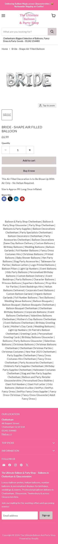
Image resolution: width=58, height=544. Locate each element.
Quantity (6, 143)
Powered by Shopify (29, 538)
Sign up (46, 515)
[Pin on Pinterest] (22, 198)
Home (5, 49)
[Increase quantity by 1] (30, 150)
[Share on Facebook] (4, 198)
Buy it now (29, 170)
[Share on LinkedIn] (16, 198)
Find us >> (7, 434)
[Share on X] (10, 198)
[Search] (52, 31)
